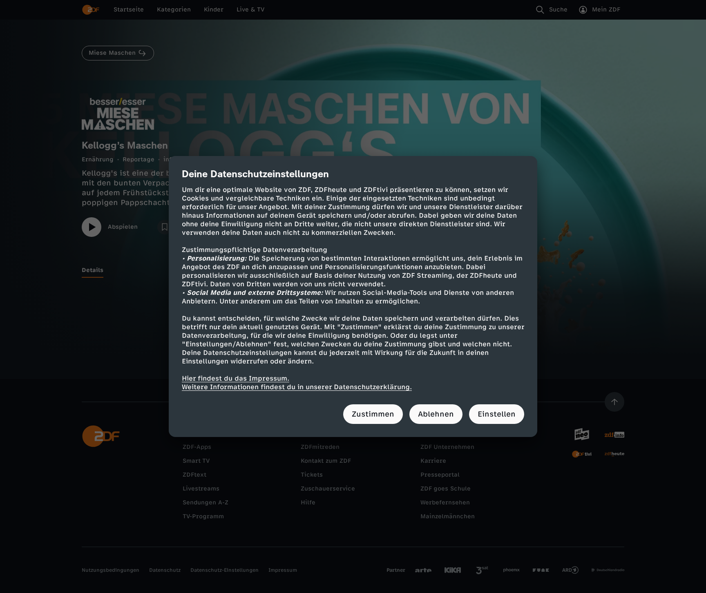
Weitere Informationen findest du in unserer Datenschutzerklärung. (297, 387)
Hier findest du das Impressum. (235, 378)
